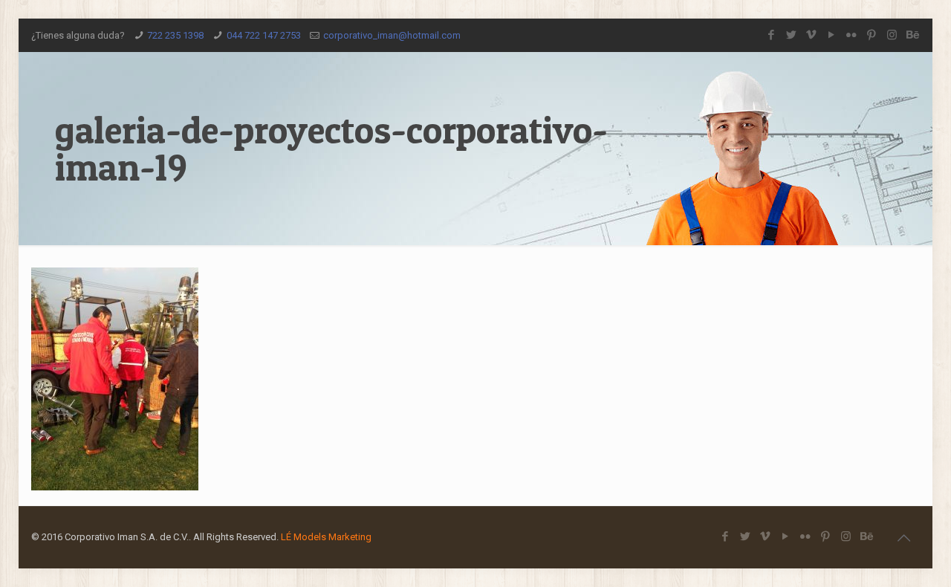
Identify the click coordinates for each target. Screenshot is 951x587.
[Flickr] (852, 35)
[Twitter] (791, 35)
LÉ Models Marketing (326, 536)
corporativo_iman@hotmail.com (392, 35)
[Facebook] (771, 35)
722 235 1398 (175, 35)
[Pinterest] (872, 35)
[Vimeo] (811, 35)
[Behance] (912, 35)
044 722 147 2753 (264, 35)
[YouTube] (832, 35)
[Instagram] (892, 35)
